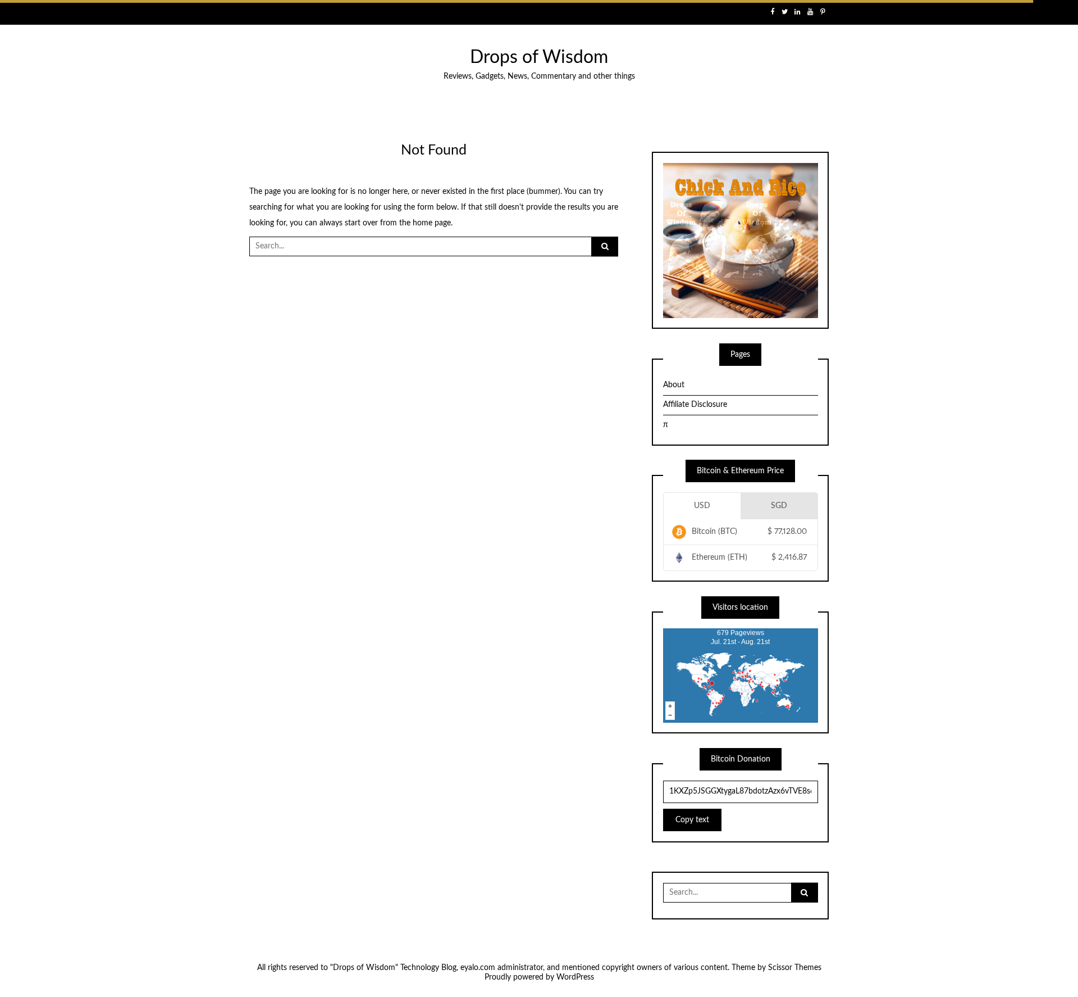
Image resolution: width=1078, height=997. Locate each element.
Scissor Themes (794, 968)
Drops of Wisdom (539, 57)
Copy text (692, 820)
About (673, 385)
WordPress (575, 977)
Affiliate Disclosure (695, 405)
